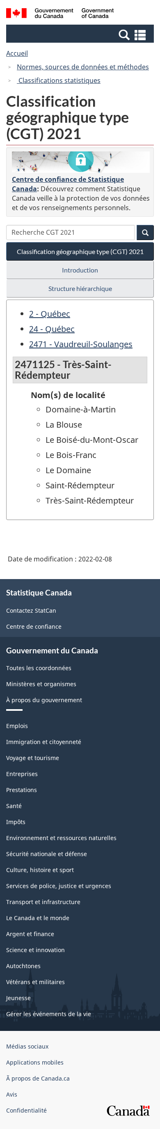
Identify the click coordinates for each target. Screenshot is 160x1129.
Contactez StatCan (31, 610)
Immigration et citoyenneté (43, 742)
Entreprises (22, 774)
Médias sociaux (27, 1046)
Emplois (17, 726)
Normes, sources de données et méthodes (83, 66)
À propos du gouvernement (44, 700)
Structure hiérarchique (80, 288)
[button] (81, 34)
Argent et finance (30, 934)
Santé (14, 806)
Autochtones (23, 966)
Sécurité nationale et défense (46, 854)
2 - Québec (49, 313)
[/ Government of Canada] (60, 14)
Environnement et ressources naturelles (61, 838)
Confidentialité (26, 1110)
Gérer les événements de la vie (48, 1014)
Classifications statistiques (59, 80)
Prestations (21, 790)
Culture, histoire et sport (40, 870)
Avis (11, 1094)
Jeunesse (18, 998)
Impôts (15, 822)
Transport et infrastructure (43, 902)
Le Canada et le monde (37, 918)
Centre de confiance (34, 626)
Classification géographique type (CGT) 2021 (80, 251)
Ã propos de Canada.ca (38, 1078)
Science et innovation (35, 950)
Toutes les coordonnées (38, 668)
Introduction (80, 270)
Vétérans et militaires (35, 982)
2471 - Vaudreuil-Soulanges (81, 344)
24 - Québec (52, 328)
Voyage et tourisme (32, 758)
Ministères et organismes (41, 684)
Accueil (17, 53)
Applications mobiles (35, 1062)
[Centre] (81, 162)
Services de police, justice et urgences (58, 886)
